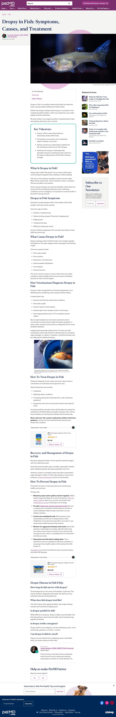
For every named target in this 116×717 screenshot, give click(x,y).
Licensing (71, 710)
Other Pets (22, 8)
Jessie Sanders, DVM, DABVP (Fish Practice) (17, 36)
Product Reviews (61, 8)
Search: (30, 3)
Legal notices (69, 712)
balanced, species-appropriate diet (54, 506)
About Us (89, 8)
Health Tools (76, 8)
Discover (47, 8)
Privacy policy (58, 712)
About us (44, 710)
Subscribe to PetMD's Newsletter (13, 699)
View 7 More (37, 99)
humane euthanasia (44, 477)
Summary (35, 95)
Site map (77, 712)
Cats (11, 8)
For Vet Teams (102, 8)
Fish (9, 14)
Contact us (63, 710)
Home (4, 14)
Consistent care (36, 550)
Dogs (3, 8)
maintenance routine (40, 503)
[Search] (69, 3)
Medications (35, 8)
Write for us (53, 710)
